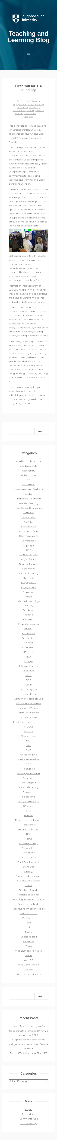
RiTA (28, 834)
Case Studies (29, 517)
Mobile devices (28, 717)
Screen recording (28, 843)
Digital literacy (28, 559)
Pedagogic (28, 768)
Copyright (28, 545)
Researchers (19, 110)
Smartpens (28, 852)
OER (28, 745)
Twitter (28, 932)
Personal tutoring (28, 787)
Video (28, 955)
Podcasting (28, 796)
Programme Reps (28, 801)
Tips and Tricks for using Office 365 (28, 1053)
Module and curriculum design (28, 722)
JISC (28, 680)
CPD (28, 550)
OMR (29, 750)
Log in (28, 1109)
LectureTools (29, 694)
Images (28, 661)
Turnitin (28, 927)
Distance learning (28, 564)
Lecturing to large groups (28, 698)
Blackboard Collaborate (28, 498)
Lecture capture (28, 689)
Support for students (28, 880)
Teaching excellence (25, 113)
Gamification (28, 638)
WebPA (28, 969)
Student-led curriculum (28, 876)
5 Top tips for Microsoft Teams (28, 1039)
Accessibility (28, 470)
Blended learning (28, 503)
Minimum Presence (29, 712)
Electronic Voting (28, 573)
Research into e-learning (28, 820)
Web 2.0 (28, 960)
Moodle (28, 731)
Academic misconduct (28, 461)
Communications (28, 535)
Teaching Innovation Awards (28, 899)
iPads (28, 675)
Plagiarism (28, 792)
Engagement (20, 104)
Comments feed (28, 1118)
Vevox (28, 946)
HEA (28, 656)
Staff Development (28, 862)
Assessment (28, 484)
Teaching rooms (29, 913)
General (28, 642)
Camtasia (28, 512)
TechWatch (28, 918)
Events (31, 104)
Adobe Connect (28, 475)
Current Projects (28, 554)
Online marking (28, 754)
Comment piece (28, 531)
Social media (29, 857)
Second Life (28, 848)
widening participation (28, 974)
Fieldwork (28, 619)
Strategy (28, 871)
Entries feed (28, 1114)
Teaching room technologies (28, 908)
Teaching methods (28, 904)
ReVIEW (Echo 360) (29, 829)
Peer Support (28, 782)
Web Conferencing (28, 964)
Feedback (28, 614)
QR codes (28, 806)
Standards (28, 866)
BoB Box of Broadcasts (28, 507)
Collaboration (28, 526)
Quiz (28, 810)
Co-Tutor (28, 522)
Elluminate (28, 577)
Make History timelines (28, 703)
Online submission (28, 759)
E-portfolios (28, 568)
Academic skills (28, 465)
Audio (28, 494)
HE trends (28, 652)
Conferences (29, 540)
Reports (28, 815)
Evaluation (28, 592)
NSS (28, 740)
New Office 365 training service (28, 1026)
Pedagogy (34, 107)
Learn (28, 684)
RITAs (28, 838)
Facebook (28, 610)
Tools (28, 922)
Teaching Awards (35, 110)
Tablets (28, 885)
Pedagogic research (28, 773)
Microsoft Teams (28, 708)
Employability (28, 582)
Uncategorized (28, 936)
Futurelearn (28, 633)
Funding (39, 104)
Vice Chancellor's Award (28, 950)
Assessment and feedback (28, 489)
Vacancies (28, 941)
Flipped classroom (28, 624)
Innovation (22, 107)
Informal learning (28, 666)
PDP (28, 764)
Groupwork (28, 647)
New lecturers (28, 736)
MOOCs (28, 726)
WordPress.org (28, 1123)
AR (28, 480)
